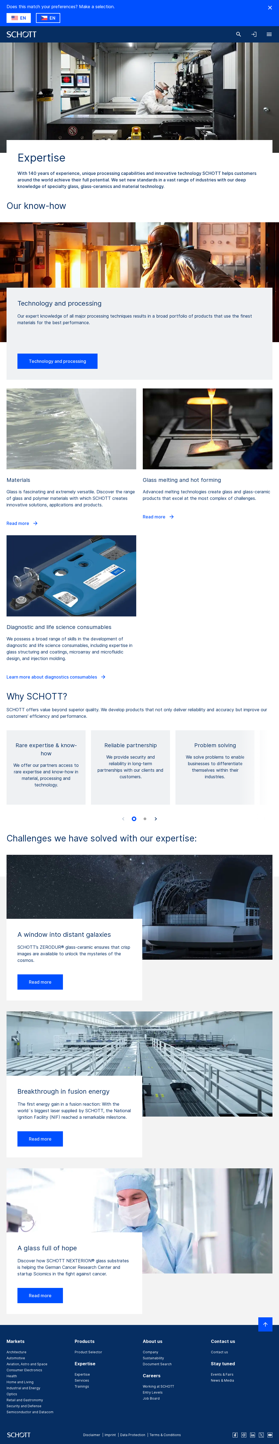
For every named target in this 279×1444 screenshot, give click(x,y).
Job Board (151, 1398)
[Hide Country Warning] (270, 7)
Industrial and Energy (23, 1388)
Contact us (219, 1352)
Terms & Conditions (165, 1435)
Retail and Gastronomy (25, 1400)
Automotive (16, 1358)
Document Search (157, 1364)
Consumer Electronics (24, 1370)
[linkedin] (252, 1435)
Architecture (16, 1352)
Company (150, 1352)
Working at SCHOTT (158, 1386)
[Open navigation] (269, 34)
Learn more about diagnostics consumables (52, 677)
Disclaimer (91, 1435)
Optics (12, 1394)
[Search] (238, 34)
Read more (18, 523)
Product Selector (88, 1352)
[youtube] (270, 1435)
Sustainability (153, 1358)
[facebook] (235, 1435)
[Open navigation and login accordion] (254, 34)
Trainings (82, 1386)
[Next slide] (156, 819)
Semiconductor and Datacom (30, 1412)
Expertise (82, 1374)
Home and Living (20, 1382)
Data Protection (132, 1435)
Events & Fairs (222, 1374)
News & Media (222, 1380)
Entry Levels (153, 1392)
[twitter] (261, 1435)
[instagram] (243, 1435)
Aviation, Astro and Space (27, 1364)
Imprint (110, 1435)
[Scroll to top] (265, 1324)
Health (12, 1376)
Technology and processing (57, 361)
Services (82, 1380)
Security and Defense (24, 1406)
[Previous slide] (123, 819)
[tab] (134, 818)
